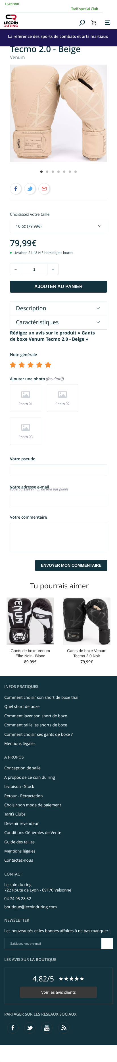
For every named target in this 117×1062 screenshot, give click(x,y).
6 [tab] (70, 171)
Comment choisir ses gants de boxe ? (38, 734)
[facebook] (12, 1028)
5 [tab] (64, 171)
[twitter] (29, 1028)
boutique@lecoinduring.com (30, 907)
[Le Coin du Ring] (40, 21)
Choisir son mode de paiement (32, 805)
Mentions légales (19, 743)
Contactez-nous (18, 860)
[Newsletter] (107, 943)
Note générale (23, 355)
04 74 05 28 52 (17, 898)
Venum (17, 57)
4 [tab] (58, 171)
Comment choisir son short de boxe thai (41, 697)
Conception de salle (22, 768)
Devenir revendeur (21, 823)
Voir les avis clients (58, 992)
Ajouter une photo (36, 379)
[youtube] (47, 1028)
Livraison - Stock (19, 786)
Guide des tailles (19, 842)
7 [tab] (75, 171)
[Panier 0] (94, 23)
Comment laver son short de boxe (35, 716)
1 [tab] (41, 171)
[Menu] (107, 22)
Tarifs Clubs (15, 814)
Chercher (82, 22)
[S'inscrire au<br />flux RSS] (64, 1028)
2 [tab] (47, 171)
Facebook (15, 188)
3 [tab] (53, 171)
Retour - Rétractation (23, 796)
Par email (44, 188)
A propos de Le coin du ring (29, 777)
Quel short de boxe (21, 706)
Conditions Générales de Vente (32, 832)
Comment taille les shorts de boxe (35, 725)
